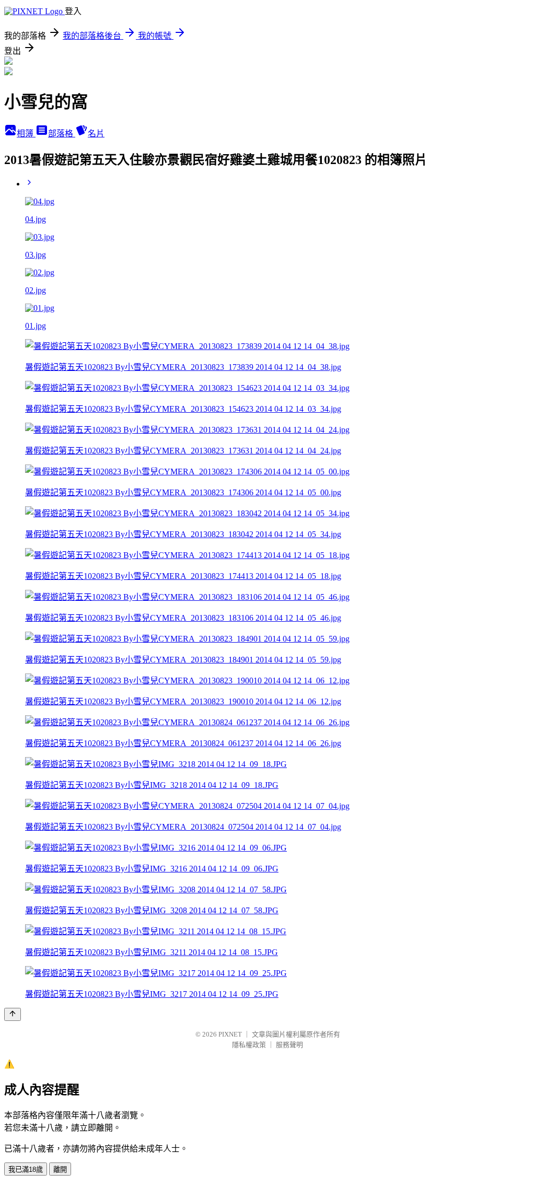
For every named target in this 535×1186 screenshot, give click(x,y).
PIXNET (230, 1034)
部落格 (61, 133)
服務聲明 (289, 1045)
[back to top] (12, 1014)
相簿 (26, 133)
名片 (96, 133)
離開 (60, 1169)
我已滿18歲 (25, 1169)
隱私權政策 (249, 1045)
